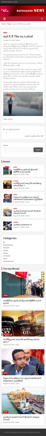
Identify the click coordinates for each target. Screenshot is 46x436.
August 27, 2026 (18, 227)
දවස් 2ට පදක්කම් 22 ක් (33, 136)
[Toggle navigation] (4, 18)
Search (5, 145)
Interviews (6, 256)
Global (16, 181)
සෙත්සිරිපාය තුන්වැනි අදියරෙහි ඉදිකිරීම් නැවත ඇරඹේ (25, 170)
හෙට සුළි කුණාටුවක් (12, 129)
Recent (6, 161)
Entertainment (8, 245)
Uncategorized (8, 261)
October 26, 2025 (9, 40)
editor (18, 40)
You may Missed (11, 268)
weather (10, 119)
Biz (4, 242)
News (5, 33)
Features (6, 248)
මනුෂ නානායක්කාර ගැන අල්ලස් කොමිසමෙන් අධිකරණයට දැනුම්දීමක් (27, 198)
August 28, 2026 (18, 174)
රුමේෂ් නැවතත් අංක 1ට (22, 225)
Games (15, 222)
